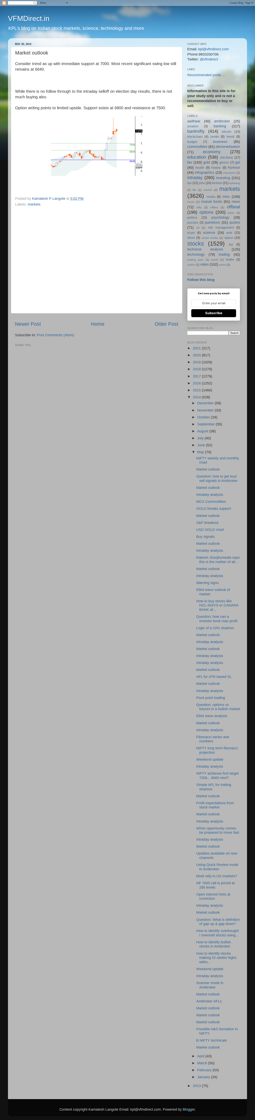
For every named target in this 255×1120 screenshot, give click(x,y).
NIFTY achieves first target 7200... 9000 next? (217, 775)
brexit (230, 136)
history (216, 167)
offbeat (233, 206)
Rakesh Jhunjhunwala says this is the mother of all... (218, 560)
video (204, 264)
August (203, 431)
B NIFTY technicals (211, 1040)
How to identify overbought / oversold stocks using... (217, 933)
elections (226, 157)
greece (224, 162)
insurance (229, 172)
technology (196, 254)
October (204, 417)
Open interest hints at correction (213, 896)
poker (231, 212)
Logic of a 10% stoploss (215, 628)
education (196, 157)
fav (189, 162)
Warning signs (207, 583)
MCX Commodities (211, 502)
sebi (229, 232)
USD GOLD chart (210, 530)
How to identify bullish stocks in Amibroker (213, 944)
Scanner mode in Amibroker (209, 985)
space (229, 237)
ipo (189, 183)
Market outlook (208, 469)
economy (212, 151)
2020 (197, 355)
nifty (199, 207)
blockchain (195, 136)
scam (191, 232)
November (206, 410)
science (209, 233)
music (191, 201)
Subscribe (213, 313)
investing (223, 178)
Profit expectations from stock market (215, 805)
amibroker (222, 121)
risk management (221, 227)
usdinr (191, 264)
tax (231, 244)
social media (210, 237)
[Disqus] (96, 259)
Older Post (166, 324)
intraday (195, 177)
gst (237, 162)
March (202, 1063)
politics (192, 217)
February (205, 1070)
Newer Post (28, 324)
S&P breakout (207, 523)
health (199, 167)
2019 (197, 362)
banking (220, 126)
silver (191, 237)
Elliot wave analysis (211, 716)
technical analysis (205, 249)
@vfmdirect (209, 59)
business (220, 142)
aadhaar (193, 121)
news (236, 202)
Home (97, 324)
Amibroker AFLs (209, 1001)
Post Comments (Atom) (55, 335)
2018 (197, 369)
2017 (197, 376)
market (207, 189)
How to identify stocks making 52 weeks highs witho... (216, 957)
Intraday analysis (209, 495)
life (194, 189)
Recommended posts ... (206, 75)
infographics (204, 172)
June (201, 445)
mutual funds (211, 202)
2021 (197, 348)
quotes (234, 222)
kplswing (234, 183)
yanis (222, 264)
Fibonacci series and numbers (212, 739)
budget (192, 141)
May (201, 452)
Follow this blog (201, 280)
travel (214, 259)
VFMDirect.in (28, 18)
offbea (214, 207)
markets (34, 204)
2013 (197, 1086)
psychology (220, 217)
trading (224, 254)
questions (212, 222)
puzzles (192, 222)
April (201, 1056)
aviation (192, 126)
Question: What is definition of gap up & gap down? (218, 922)
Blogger (189, 1109)
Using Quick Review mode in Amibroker (217, 867)
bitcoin (226, 131)
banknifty (196, 131)
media (211, 196)
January (204, 1077)
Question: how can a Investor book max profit (216, 619)
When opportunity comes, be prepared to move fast (217, 830)
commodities (197, 147)
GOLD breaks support (213, 509)
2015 (197, 390)
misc (226, 197)
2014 (197, 397)
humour (234, 168)
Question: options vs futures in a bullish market (218, 707)
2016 (197, 383)
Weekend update (209, 759)
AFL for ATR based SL (214, 677)
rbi (197, 227)
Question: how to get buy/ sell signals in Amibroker (217, 478)
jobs (202, 183)
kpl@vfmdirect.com (213, 49)
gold (206, 162)
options (206, 212)
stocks (195, 243)
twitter (230, 259)
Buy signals (205, 537)
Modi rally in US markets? (216, 876)
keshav (217, 183)
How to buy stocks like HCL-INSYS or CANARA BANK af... (217, 605)
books (214, 136)
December (206, 403)
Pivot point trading (210, 698)
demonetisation (228, 147)
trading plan (195, 259)
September (206, 424)
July (201, 438)
